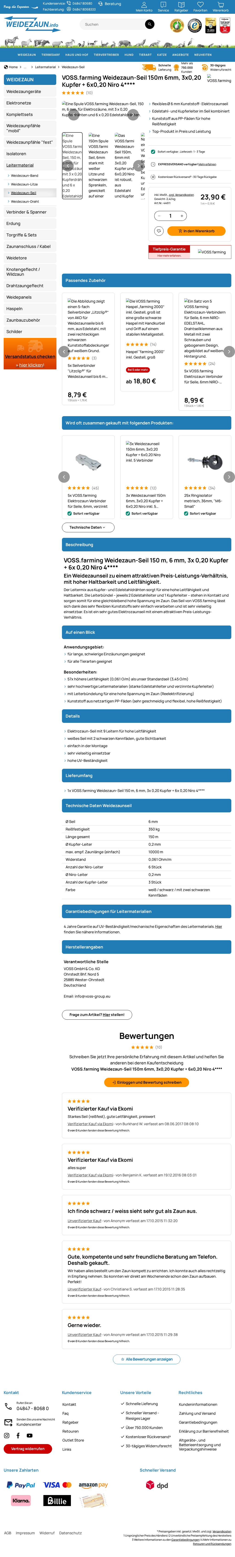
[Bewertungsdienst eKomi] (177, 26)
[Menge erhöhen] (182, 216)
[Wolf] (140, 41)
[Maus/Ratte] (210, 41)
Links (66, 1449)
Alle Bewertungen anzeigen (149, 1359)
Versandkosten (222, 1531)
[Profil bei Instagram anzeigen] (7, 1436)
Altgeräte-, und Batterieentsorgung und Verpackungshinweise (200, 1444)
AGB (7, 1532)
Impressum (25, 1532)
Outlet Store (73, 1440)
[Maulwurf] (200, 41)
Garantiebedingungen (198, 1422)
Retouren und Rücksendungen (212, 1544)
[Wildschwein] (125, 41)
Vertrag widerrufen (28, 1448)
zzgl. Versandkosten (181, 195)
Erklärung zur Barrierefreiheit (204, 1431)
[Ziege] (70, 41)
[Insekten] (227, 41)
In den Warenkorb (199, 230)
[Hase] (113, 41)
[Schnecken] (219, 41)
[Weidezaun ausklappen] (39, 55)
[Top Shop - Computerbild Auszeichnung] (224, 26)
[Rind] (42, 41)
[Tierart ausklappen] (154, 55)
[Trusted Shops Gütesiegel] (194, 26)
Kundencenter (29, 1424)
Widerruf (47, 1532)
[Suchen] (149, 24)
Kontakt (69, 1404)
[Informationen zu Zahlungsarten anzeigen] (69, 1492)
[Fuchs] (154, 41)
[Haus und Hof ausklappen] (91, 55)
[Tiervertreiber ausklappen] (122, 55)
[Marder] (179, 41)
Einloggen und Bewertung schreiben (149, 1082)
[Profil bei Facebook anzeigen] (18, 1436)
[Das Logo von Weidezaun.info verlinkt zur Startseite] (42, 24)
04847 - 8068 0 (33, 1408)
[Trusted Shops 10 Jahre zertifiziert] (211, 26)
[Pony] (26, 41)
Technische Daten (86, 527)
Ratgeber (70, 1422)
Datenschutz (70, 1532)
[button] (103, 109)
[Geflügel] (81, 41)
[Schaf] (57, 41)
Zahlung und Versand (197, 1413)
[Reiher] (190, 41)
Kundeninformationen (198, 1404)
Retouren (70, 1431)
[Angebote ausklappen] (191, 55)
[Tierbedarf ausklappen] (62, 55)
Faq (65, 1413)
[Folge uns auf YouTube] (30, 1436)
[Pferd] (12, 41)
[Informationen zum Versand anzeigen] (157, 1485)
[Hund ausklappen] (136, 55)
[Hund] (92, 41)
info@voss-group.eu (87, 996)
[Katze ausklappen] (169, 55)
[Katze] (104, 41)
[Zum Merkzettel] (159, 231)
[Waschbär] (167, 41)
